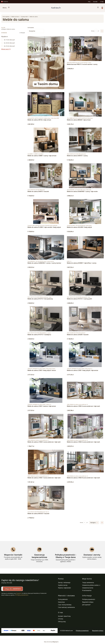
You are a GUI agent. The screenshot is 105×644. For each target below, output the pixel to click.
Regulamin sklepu (87, 602)
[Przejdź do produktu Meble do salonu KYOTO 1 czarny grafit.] (85, 283)
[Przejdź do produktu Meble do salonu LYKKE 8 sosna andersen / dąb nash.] (85, 462)
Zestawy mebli (24, 16)
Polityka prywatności (88, 599)
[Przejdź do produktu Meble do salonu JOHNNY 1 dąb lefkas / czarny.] (85, 247)
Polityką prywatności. (22, 595)
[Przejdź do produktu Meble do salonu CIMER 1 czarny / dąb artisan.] (46, 140)
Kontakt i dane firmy (64, 616)
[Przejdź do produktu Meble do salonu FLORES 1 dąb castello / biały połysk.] (46, 211)
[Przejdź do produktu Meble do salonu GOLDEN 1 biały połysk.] (85, 211)
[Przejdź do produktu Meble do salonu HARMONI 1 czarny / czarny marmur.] (46, 247)
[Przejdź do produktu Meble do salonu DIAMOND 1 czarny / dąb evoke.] (85, 175)
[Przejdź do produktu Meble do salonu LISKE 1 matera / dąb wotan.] (46, 390)
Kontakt (95, 1)
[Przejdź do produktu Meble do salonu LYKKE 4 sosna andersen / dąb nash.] (85, 390)
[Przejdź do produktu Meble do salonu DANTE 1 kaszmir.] (46, 175)
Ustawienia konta (87, 588)
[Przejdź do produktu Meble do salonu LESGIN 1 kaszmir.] (85, 319)
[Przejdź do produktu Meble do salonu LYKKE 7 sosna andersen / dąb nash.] (46, 462)
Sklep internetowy (50, 642)
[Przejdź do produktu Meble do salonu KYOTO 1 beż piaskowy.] (46, 283)
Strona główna (6, 16)
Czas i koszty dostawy (64, 605)
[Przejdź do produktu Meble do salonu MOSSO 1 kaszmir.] (46, 497)
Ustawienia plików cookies (90, 585)
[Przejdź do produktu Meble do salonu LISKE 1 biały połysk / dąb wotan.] (85, 354)
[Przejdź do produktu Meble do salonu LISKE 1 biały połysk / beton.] (46, 354)
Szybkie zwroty (62, 585)
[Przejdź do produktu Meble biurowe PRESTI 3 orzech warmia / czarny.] (85, 48)
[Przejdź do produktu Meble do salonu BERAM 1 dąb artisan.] (85, 104)
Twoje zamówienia (88, 582)
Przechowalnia (86, 590)
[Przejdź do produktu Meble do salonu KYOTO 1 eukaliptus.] (46, 319)
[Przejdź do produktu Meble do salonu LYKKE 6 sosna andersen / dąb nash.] (85, 426)
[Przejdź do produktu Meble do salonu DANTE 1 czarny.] (85, 140)
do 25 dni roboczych (9, 46)
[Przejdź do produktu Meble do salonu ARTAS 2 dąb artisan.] (46, 104)
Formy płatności (63, 599)
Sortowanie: (31, 27)
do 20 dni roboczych (9, 43)
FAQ (89, 1)
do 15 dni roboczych (9, 40)
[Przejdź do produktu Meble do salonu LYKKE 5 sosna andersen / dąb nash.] (46, 426)
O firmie (60, 619)
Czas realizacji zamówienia (66, 607)
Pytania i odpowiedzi (64, 588)
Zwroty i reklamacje (64, 582)
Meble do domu (15, 16)
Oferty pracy (62, 621)
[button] (20, 8)
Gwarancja (61, 602)
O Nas (102, 1)
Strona (92, 31)
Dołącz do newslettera (13, 589)
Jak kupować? (86, 605)
